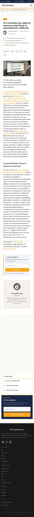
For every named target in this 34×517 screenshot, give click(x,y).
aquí (8, 230)
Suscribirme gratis (17, 414)
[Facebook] (10, 442)
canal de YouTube (9, 249)
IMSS (2, 456)
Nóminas (3, 458)
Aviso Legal (4, 505)
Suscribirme (17, 270)
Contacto (4, 495)
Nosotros (3, 492)
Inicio (2, 9)
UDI (2, 477)
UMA (2, 480)
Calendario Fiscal (6, 482)
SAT (7, 9)
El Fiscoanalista (17, 242)
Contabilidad (4, 461)
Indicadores (4, 471)
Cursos (3, 489)
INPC (2, 474)
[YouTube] (2, 442)
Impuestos (4, 453)
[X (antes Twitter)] (6, 442)
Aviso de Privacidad (6, 502)
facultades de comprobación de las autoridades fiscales (14, 98)
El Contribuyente (13, 31)
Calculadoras (5, 468)
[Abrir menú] (31, 5)
